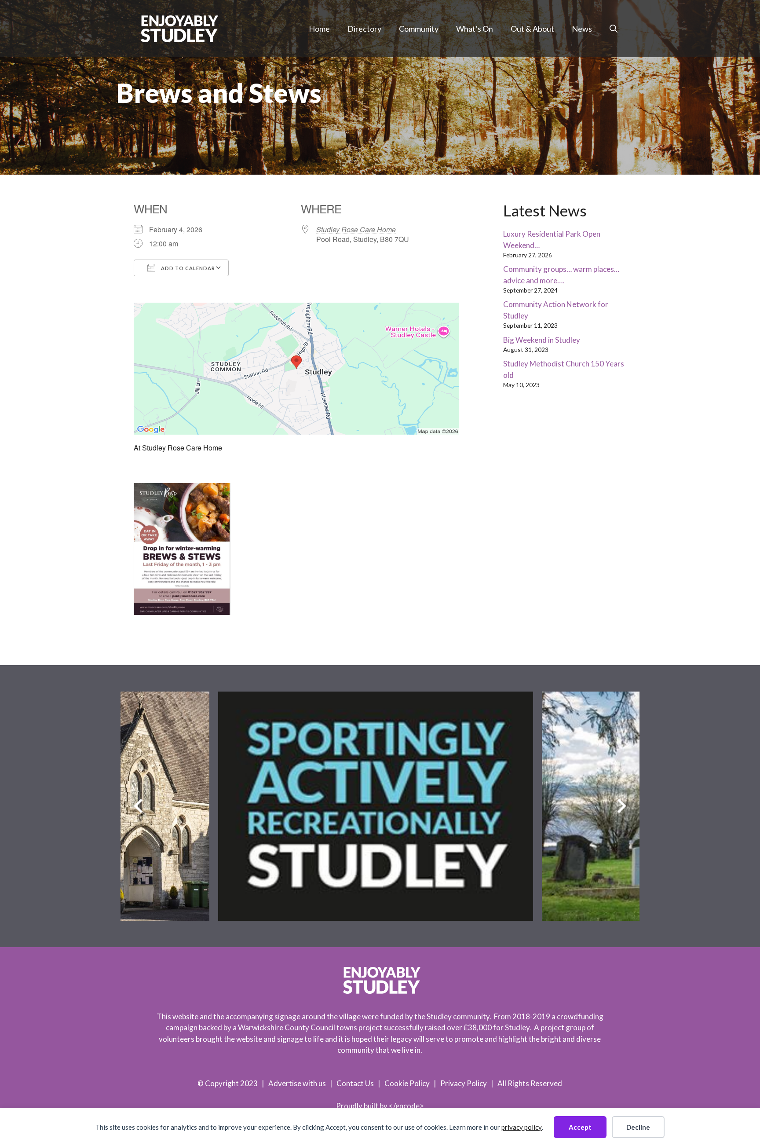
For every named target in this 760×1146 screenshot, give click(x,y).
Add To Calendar (187, 268)
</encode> (406, 1105)
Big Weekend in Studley (541, 339)
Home (319, 28)
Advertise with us (297, 1083)
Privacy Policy (463, 1083)
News (582, 28)
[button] (613, 28)
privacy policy (521, 1127)
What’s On (474, 28)
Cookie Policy (407, 1083)
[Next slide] (621, 806)
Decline (638, 1127)
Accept (580, 1127)
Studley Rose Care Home (356, 229)
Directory (364, 28)
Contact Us (355, 1083)
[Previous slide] (138, 806)
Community (418, 28)
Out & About (532, 28)
